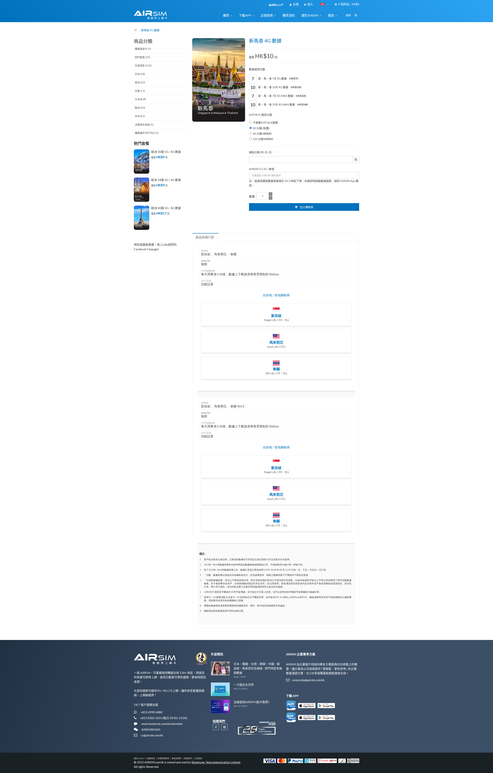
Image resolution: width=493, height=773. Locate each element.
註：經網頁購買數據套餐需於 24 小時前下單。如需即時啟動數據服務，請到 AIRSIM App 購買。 (303, 183)
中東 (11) (140, 90)
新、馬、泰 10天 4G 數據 (279, 87)
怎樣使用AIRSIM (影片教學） (252, 702)
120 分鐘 (263, 139)
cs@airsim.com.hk (152, 735)
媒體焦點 (151, 758)
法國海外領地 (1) (144, 124)
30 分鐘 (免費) (261, 128)
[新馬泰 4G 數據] (218, 80)
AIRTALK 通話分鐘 (260, 114)
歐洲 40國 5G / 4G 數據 (166, 208)
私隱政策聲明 (163, 758)
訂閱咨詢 (198, 758)
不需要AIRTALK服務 (265, 122)
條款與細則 (176, 758)
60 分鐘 (262, 133)
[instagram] (224, 727)
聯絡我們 (188, 758)
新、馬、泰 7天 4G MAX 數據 (282, 95)
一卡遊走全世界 (244, 684)
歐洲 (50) (140, 107)
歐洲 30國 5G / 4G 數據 (166, 151)
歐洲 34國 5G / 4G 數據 (166, 180)
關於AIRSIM (139, 758)
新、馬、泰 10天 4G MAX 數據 (283, 104)
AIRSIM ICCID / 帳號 (261, 169)
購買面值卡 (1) (143, 48)
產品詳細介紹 (204, 237)
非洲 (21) (140, 116)
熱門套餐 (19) (142, 57)
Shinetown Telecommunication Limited (215, 762)
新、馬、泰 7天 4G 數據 (278, 78)
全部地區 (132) (143, 65)
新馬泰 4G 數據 (150, 30)
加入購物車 (306, 207)
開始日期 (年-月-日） (261, 152)
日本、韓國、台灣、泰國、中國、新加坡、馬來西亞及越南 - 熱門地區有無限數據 (258, 668)
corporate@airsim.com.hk (308, 680)
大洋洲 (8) (140, 99)
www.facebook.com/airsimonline (162, 723)
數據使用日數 (257, 69)
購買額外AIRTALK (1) (146, 132)
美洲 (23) (140, 82)
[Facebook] (216, 727)
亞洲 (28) (140, 73)
